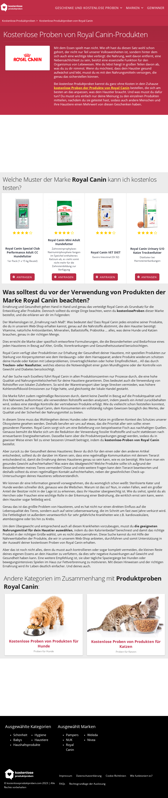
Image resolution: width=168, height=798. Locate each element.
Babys (17, 740)
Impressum (65, 775)
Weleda (92, 735)
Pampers (72, 735)
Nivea (91, 740)
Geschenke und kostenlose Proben (87, 8)
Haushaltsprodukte (26, 745)
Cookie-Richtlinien (116, 775)
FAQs (62, 783)
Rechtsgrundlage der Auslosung (87, 783)
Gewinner (155, 8)
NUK (69, 740)
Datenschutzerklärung (89, 775)
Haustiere (41, 740)
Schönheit (20, 735)
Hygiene (40, 735)
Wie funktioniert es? (141, 775)
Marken (133, 8)
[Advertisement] (84, 143)
